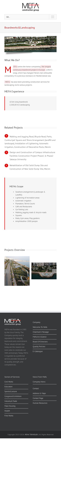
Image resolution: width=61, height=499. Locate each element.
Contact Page (38, 398)
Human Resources (40, 403)
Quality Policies (39, 346)
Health (7, 411)
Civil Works (8, 381)
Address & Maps (39, 393)
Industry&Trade (10, 401)
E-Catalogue (38, 351)
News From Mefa (39, 377)
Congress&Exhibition (12, 396)
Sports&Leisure (10, 391)
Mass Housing (9, 406)
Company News (39, 381)
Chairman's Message (41, 332)
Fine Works (8, 415)
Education (8, 386)
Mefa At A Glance (39, 337)
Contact (36, 388)
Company (36, 322)
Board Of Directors (40, 341)
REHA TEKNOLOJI (31, 434)
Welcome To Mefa (40, 327)
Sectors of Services (12, 377)
